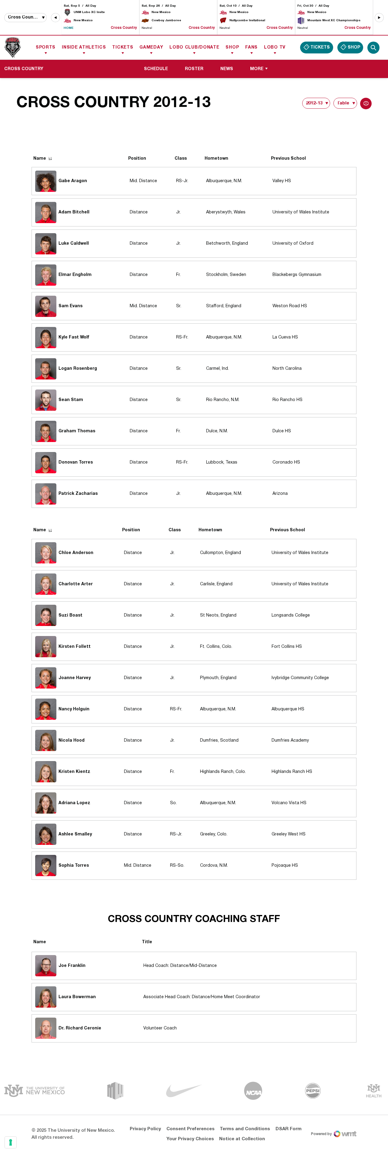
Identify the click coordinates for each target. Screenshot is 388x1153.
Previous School (288, 159)
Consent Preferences (190, 1129)
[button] (55, 17)
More (256, 69)
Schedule (156, 69)
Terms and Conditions (245, 1129)
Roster (196, 69)
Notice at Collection (242, 1139)
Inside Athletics (84, 47)
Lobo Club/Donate (194, 47)
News (226, 69)
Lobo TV (275, 47)
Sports (45, 47)
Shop (232, 47)
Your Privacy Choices (190, 1139)
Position (137, 159)
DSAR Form (289, 1129)
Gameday (151, 47)
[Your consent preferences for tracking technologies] (10, 1142)
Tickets (122, 47)
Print (366, 103)
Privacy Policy (145, 1129)
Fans (251, 47)
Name (39, 159)
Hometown (216, 159)
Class (181, 159)
